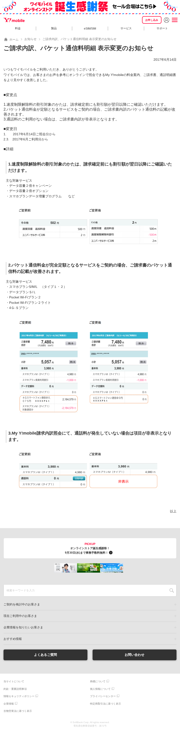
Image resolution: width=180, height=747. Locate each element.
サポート (162, 28)
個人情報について (100, 688)
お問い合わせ (134, 655)
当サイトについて (14, 681)
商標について (97, 681)
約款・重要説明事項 (15, 688)
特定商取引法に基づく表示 (105, 703)
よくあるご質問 (45, 655)
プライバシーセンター (103, 696)
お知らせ (30, 39)
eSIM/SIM (90, 28)
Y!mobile (14, 20)
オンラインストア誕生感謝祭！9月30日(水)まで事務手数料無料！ (87, 548)
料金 (18, 28)
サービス (126, 28)
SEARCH (172, 590)
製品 (54, 28)
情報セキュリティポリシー (19, 696)
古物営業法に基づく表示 (18, 710)
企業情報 (9, 703)
